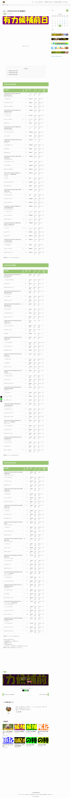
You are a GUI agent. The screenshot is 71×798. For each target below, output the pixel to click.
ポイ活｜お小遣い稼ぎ (25, 794)
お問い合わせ (50, 794)
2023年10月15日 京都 (13, 70)
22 (64, 23)
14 (62, 21)
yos (8, 713)
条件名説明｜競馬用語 (42, 794)
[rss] (37, 792)
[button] (23, 690)
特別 (4, 13)
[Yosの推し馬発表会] (4, 2)
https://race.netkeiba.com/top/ (56, 56)
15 (64, 21)
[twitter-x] (16, 712)
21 (62, 23)
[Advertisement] (26, 34)
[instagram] (18, 712)
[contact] (38, 792)
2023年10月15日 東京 (13, 74)
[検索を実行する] (67, 10)
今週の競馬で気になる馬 (34, 794)
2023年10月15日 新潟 (13, 72)
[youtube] (20, 712)
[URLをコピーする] (28, 690)
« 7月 (52, 29)
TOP (20, 794)
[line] (34, 792)
